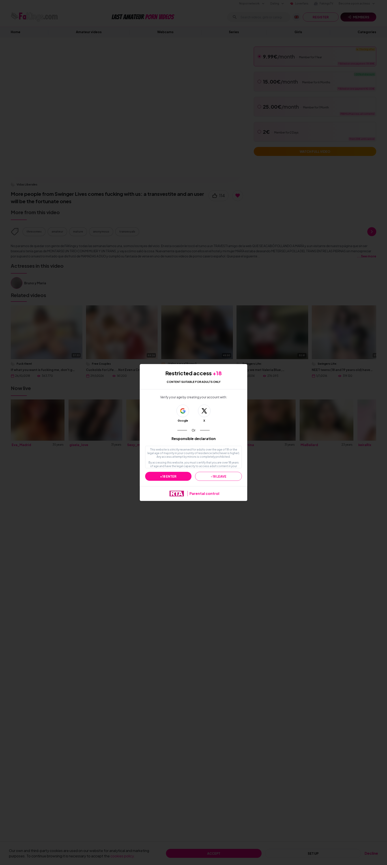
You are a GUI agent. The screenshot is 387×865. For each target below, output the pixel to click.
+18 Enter (168, 476)
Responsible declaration (194, 438)
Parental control (204, 493)
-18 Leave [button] (218, 476)
